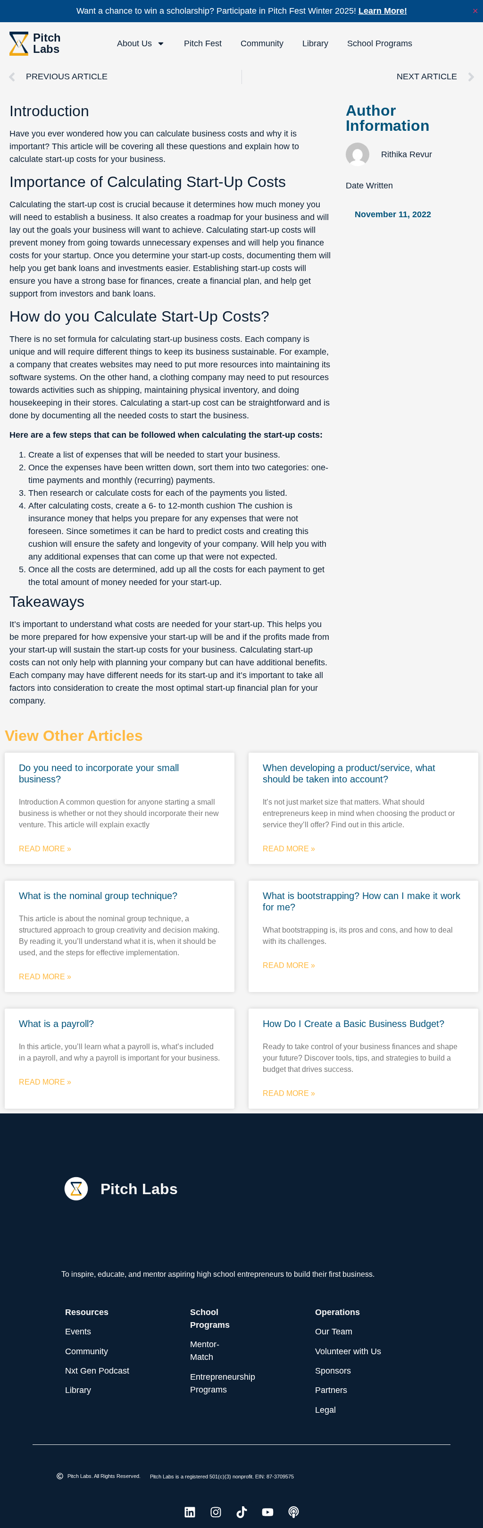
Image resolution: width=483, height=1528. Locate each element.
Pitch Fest (203, 43)
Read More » (45, 849)
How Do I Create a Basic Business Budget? (353, 1024)
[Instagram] (215, 1512)
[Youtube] (267, 1512)
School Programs (379, 43)
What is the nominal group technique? (98, 896)
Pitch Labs (47, 43)
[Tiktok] (241, 1512)
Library (315, 43)
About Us (134, 43)
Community (262, 43)
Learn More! (382, 11)
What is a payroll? (56, 1024)
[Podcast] (293, 1512)
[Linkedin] (189, 1512)
